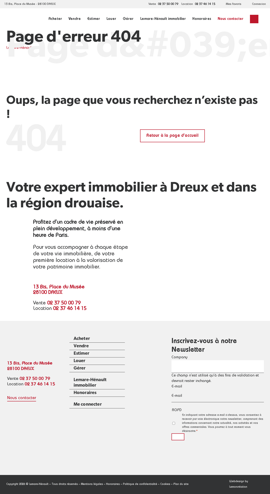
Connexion (259, 4)
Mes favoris (233, 4)
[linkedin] (18, 407)
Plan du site (181, 484)
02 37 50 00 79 (168, 4)
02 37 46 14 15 (205, 4)
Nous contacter (21, 398)
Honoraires (113, 484)
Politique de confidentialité (140, 484)
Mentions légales (92, 484)
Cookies (165, 484)
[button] (254, 19)
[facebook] (9, 407)
